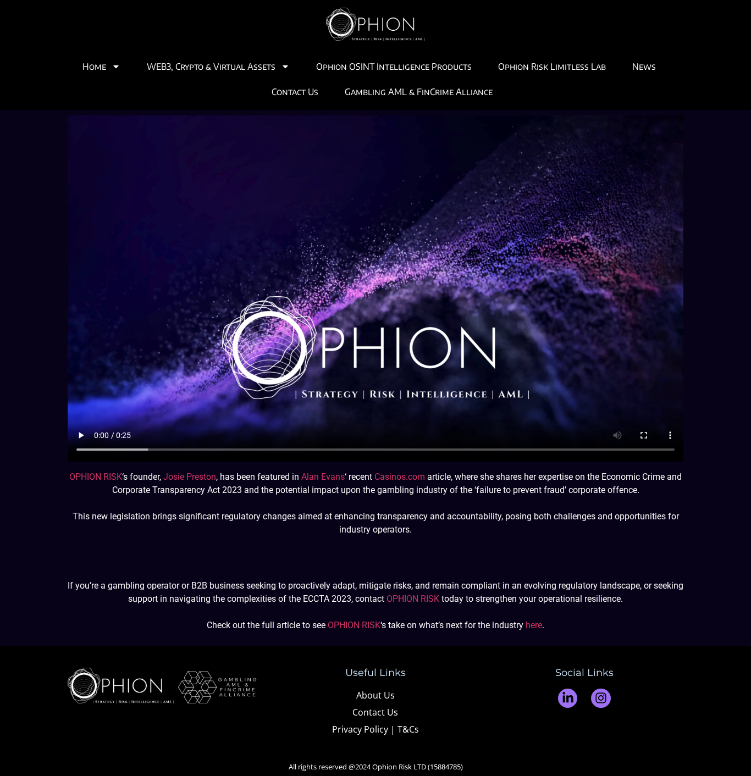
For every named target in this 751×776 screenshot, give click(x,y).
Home (94, 66)
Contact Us (295, 91)
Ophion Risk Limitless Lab (552, 66)
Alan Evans (323, 477)
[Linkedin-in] (567, 698)
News (644, 66)
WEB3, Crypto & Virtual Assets (211, 66)
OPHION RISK (95, 477)
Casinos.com (399, 477)
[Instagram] (600, 698)
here (534, 625)
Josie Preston (189, 477)
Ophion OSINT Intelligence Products (394, 66)
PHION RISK (357, 625)
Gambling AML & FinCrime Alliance (419, 91)
